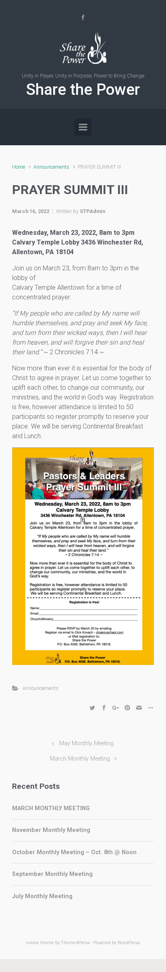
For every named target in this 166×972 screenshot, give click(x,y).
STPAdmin (92, 211)
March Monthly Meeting (80, 758)
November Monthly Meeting (51, 830)
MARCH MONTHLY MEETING (51, 808)
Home (18, 167)
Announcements (51, 167)
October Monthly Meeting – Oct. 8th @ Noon (74, 852)
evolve (33, 942)
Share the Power (83, 89)
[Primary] (83, 127)
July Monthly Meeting (42, 896)
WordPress (129, 942)
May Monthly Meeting (86, 743)
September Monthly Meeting (52, 874)
